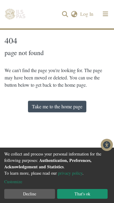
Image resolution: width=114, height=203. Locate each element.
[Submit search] (65, 14)
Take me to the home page (57, 106)
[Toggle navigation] (105, 14)
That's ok (82, 194)
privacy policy (70, 173)
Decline (29, 194)
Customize (13, 181)
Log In (87, 14)
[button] (74, 14)
